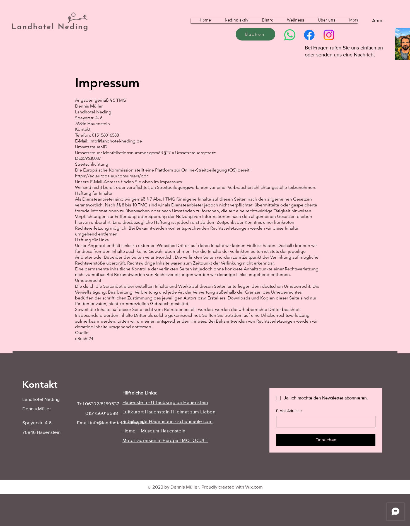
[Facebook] (309, 35)
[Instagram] (329, 35)
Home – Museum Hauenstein (153, 430)
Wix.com (254, 486)
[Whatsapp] (290, 35)
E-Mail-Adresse (289, 410)
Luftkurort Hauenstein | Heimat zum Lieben (168, 411)
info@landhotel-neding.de (118, 422)
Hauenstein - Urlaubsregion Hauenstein (165, 402)
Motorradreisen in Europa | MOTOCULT (165, 440)
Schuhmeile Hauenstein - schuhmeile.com (167, 421)
